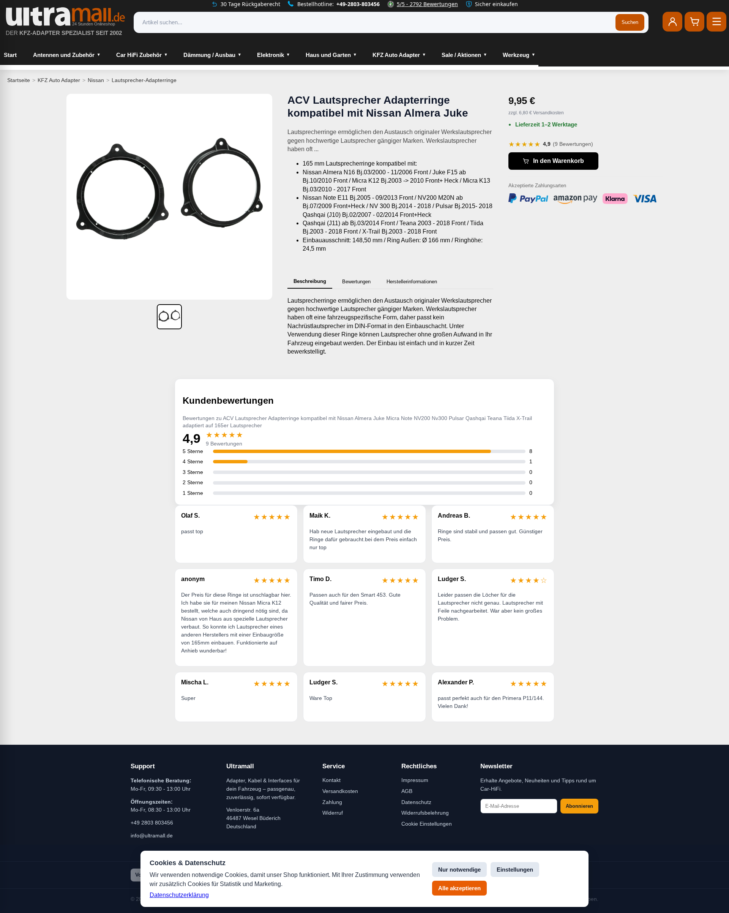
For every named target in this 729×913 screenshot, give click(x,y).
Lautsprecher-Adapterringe (144, 80)
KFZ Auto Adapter (396, 55)
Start (10, 55)
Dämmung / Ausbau (209, 55)
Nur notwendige (459, 869)
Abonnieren (579, 806)
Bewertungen (356, 281)
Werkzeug (516, 55)
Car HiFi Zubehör (139, 55)
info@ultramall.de (152, 835)
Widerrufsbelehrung (425, 813)
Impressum (414, 780)
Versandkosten (340, 791)
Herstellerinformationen (412, 281)
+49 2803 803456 (152, 823)
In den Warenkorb (558, 161)
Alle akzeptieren (459, 888)
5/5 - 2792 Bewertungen (427, 4)
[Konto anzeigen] (672, 22)
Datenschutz (416, 802)
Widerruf (332, 813)
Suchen (630, 22)
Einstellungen (515, 869)
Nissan (96, 80)
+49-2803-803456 (358, 4)
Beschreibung (309, 281)
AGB (406, 791)
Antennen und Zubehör (64, 55)
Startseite (18, 80)
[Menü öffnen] (716, 22)
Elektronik (270, 55)
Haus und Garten (328, 55)
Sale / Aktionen (461, 55)
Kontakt (331, 780)
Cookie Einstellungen (426, 824)
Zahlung (332, 802)
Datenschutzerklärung (179, 895)
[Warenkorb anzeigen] (694, 22)
